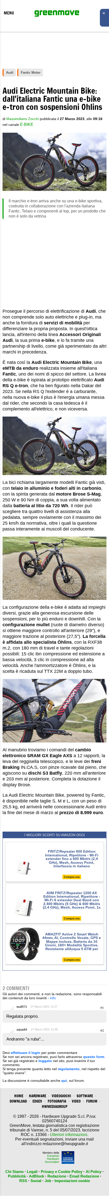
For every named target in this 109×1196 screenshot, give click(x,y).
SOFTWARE (85, 1096)
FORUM (91, 1101)
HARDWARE (37, 1096)
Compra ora (72, 876)
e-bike (26, 124)
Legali (32, 1171)
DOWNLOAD (18, 1101)
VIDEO (76, 1101)
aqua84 (21, 1029)
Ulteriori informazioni (68, 1134)
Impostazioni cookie (72, 1181)
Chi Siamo (14, 1171)
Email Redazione (84, 1176)
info (53, 998)
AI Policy (93, 1171)
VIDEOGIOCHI (61, 1096)
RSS (23, 1181)
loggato (45, 1061)
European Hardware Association (52, 1158)
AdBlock (36, 1176)
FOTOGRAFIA (57, 1101)
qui (64, 1081)
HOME (18, 1096)
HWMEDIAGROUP (54, 1106)
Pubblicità (17, 1176)
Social (35, 1181)
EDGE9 (37, 1101)
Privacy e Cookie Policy (61, 1171)
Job (48, 1181)
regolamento (69, 1069)
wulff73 (21, 1007)
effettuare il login (25, 1053)
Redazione (56, 1176)
